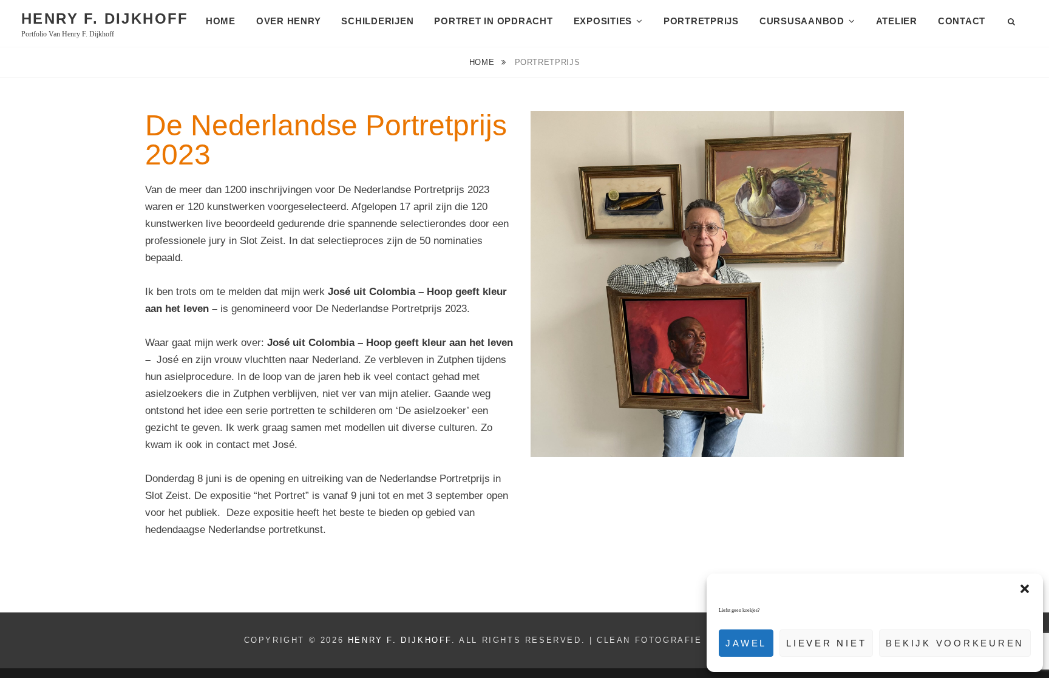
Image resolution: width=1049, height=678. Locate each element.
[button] (1025, 589)
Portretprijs (701, 21)
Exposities (603, 21)
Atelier (896, 21)
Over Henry (288, 21)
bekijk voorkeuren (955, 643)
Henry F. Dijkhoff (105, 18)
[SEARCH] (1012, 22)
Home (221, 21)
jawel (746, 643)
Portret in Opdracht (493, 21)
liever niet (826, 643)
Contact (961, 21)
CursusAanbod (801, 21)
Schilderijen (377, 21)
